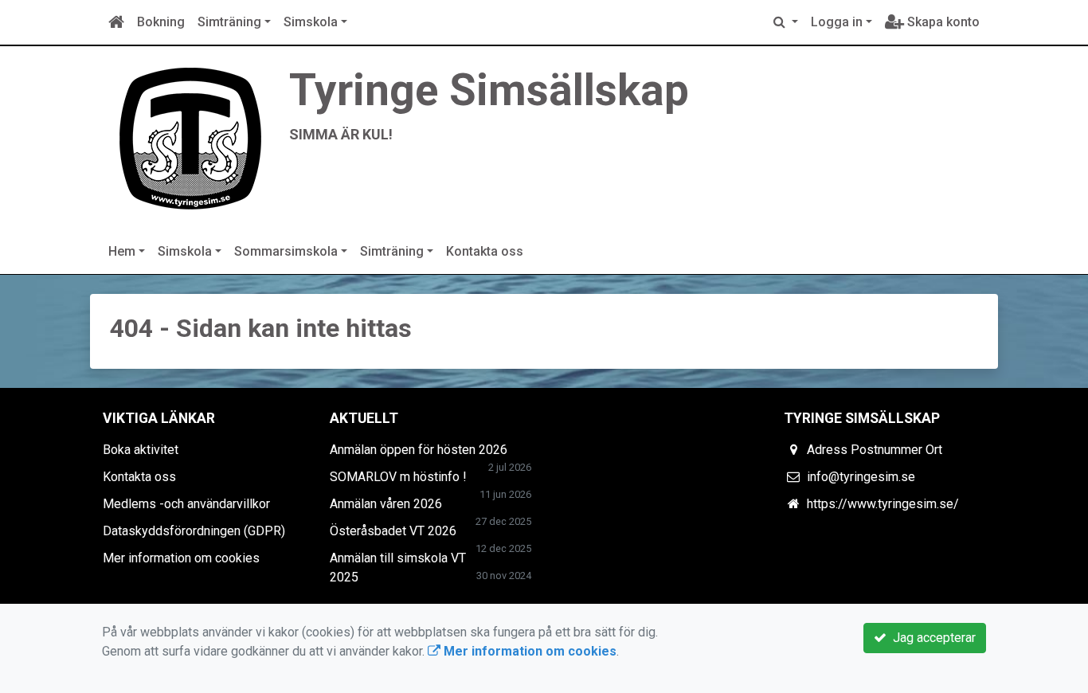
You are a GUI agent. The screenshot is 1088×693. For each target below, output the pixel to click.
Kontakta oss (484, 251)
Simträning (229, 21)
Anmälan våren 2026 (386, 503)
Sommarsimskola (286, 251)
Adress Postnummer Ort (874, 449)
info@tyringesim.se (861, 476)
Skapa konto (942, 21)
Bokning (161, 21)
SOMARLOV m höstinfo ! (398, 476)
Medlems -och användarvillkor (186, 503)
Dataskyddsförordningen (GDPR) (194, 530)
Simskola (311, 21)
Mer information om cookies (181, 558)
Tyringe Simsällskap (489, 90)
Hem (121, 251)
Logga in (837, 21)
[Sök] (785, 22)
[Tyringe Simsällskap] (189, 136)
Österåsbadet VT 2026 (393, 530)
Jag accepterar (931, 637)
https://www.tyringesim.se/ (883, 503)
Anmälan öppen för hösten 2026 (418, 449)
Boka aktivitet (140, 449)
